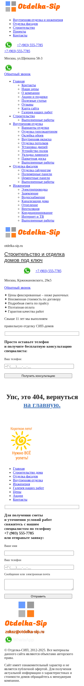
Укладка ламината (35, 155)
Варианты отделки (35, 127)
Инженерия (21, 185)
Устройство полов (35, 151)
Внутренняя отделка (28, 124)
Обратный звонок (17, 74)
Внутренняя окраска (36, 139)
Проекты (19, 31)
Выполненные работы (38, 120)
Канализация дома (35, 201)
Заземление (30, 193)
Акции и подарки (35, 97)
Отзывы (27, 104)
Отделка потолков (35, 143)
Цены (17, 492)
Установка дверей (35, 147)
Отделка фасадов (25, 24)
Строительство (24, 27)
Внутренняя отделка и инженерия (38, 20)
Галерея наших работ (37, 112)
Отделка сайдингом (36, 170)
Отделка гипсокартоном (39, 131)
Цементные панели (36, 178)
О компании (31, 93)
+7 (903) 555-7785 (30, 45)
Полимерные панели (37, 174)
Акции (18, 495)
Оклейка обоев (33, 135)
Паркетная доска (34, 158)
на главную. (42, 405)
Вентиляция (30, 209)
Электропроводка (35, 189)
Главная (19, 81)
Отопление (30, 205)
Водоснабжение (33, 197)
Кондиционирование (37, 212)
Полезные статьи (34, 100)
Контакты (20, 35)
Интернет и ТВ (33, 216)
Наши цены (30, 89)
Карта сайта (30, 108)
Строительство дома (28, 472)
